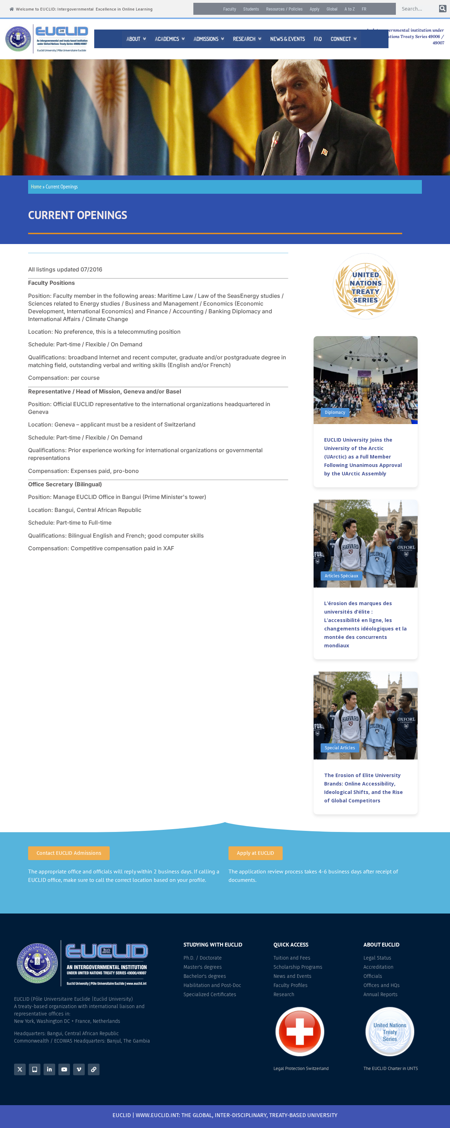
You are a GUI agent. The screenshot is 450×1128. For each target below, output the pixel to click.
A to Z (350, 9)
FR (364, 9)
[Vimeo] (79, 1069)
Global (332, 9)
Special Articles (340, 747)
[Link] (93, 1069)
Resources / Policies (284, 9)
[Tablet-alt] (34, 1069)
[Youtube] (64, 1069)
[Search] (442, 8)
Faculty (229, 9)
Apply (315, 9)
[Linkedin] (49, 1069)
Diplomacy (335, 412)
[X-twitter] (20, 1069)
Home (36, 186)
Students (251, 9)
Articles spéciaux (341, 575)
